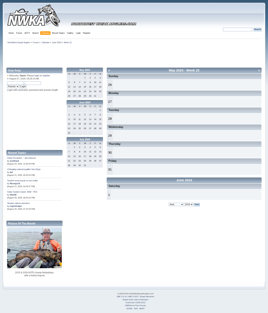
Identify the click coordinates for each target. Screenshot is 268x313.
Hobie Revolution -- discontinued (21, 158)
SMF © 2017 (133, 297)
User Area (14, 70)
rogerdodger (16, 206)
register (46, 75)
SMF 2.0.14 (122, 297)
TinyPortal (129, 303)
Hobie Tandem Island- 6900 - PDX (22, 192)
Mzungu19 (15, 183)
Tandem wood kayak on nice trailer (22, 180)
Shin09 (13, 195)
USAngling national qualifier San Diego (23, 169)
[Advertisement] (134, 55)
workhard (14, 161)
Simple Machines (147, 297)
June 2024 (84, 102)
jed (11, 172)
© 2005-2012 (139, 303)
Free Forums (140, 305)
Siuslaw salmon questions (18, 203)
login (36, 75)
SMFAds (128, 305)
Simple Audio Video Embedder (135, 300)
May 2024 (84, 70)
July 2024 (84, 139)
